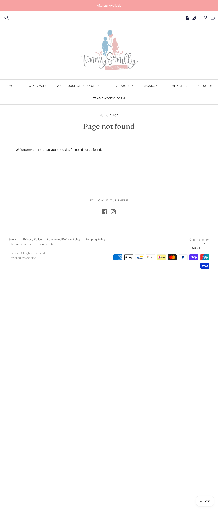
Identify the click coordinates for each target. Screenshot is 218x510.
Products (121, 86)
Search (13, 239)
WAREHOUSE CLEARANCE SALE (80, 86)
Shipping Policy (95, 239)
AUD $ (196, 248)
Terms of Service (22, 244)
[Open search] (6, 18)
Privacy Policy (32, 239)
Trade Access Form (109, 98)
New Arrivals (35, 86)
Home (9, 86)
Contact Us (177, 86)
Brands (149, 86)
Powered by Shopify (22, 258)
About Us (205, 86)
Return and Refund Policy (63, 239)
